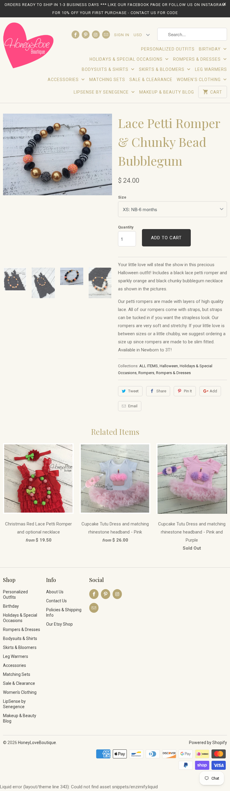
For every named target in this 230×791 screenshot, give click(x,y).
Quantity (126, 227)
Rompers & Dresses (197, 59)
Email (132, 406)
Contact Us (56, 600)
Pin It (188, 391)
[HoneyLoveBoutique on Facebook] (75, 35)
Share (161, 391)
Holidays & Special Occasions (127, 59)
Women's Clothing (199, 79)
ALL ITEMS (148, 366)
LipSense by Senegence (102, 92)
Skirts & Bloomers (162, 69)
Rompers (146, 373)
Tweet (133, 391)
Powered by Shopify (208, 742)
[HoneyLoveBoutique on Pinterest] (86, 35)
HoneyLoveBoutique (37, 742)
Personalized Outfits (168, 49)
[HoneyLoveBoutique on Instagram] (96, 35)
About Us (54, 591)
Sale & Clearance (150, 79)
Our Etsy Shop (59, 624)
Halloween (169, 366)
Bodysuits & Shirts (106, 69)
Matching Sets (107, 79)
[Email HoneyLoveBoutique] (106, 35)
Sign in (121, 35)
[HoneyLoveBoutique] (29, 46)
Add (213, 391)
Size (122, 197)
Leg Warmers (211, 69)
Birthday (210, 49)
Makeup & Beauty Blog (166, 92)
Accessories (64, 79)
